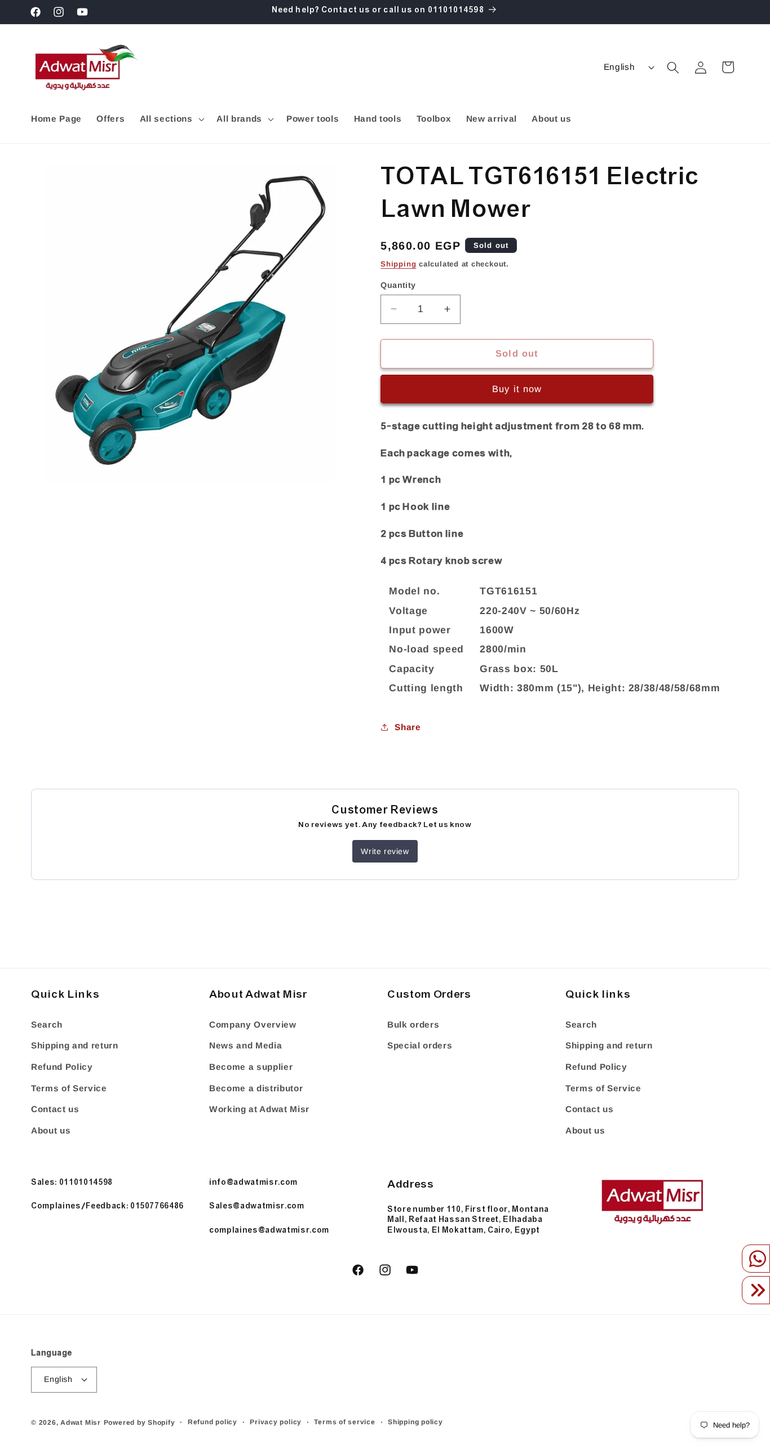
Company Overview (253, 1024)
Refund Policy (62, 1067)
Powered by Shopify (139, 1422)
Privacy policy (276, 1422)
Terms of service (344, 1422)
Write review (385, 851)
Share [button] (408, 727)
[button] (170, 119)
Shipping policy (415, 1422)
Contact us (55, 1109)
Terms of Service (69, 1088)
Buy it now (517, 389)
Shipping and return (74, 1045)
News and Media (245, 1045)
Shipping (398, 263)
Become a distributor (256, 1088)
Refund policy (212, 1422)
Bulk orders (413, 1024)
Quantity (398, 284)
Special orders (419, 1045)
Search (47, 1024)
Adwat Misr (80, 1422)
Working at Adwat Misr (259, 1109)
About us (50, 1130)
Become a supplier (251, 1067)
